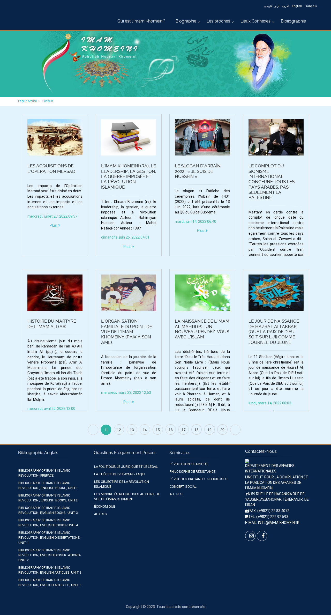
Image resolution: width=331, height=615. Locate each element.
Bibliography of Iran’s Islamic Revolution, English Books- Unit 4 (48, 522)
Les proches (218, 21)
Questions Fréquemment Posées (125, 452)
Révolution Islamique (189, 464)
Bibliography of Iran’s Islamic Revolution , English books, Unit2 (48, 497)
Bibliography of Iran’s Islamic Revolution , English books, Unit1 (48, 485)
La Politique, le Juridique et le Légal (126, 467)
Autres (100, 514)
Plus (53, 225)
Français (311, 6)
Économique (104, 506)
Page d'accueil (27, 101)
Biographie (186, 21)
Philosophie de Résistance (192, 471)
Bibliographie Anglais (38, 452)
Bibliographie (293, 21)
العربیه (285, 6)
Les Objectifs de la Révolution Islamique (121, 484)
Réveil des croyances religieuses (199, 479)
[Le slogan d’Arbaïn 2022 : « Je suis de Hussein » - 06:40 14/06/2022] (202, 137)
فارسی (268, 6)
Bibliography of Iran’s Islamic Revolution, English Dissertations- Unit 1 (49, 537)
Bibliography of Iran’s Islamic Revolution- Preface (44, 473)
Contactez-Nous (261, 451)
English (297, 6)
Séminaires (179, 452)
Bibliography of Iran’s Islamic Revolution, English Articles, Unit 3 (49, 570)
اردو (277, 6)
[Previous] (93, 430)
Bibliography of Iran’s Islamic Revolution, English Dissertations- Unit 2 (49, 555)
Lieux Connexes (255, 21)
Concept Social (183, 486)
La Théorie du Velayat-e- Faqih (119, 474)
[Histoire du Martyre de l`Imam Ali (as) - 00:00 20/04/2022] (54, 293)
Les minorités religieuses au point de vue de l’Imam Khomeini (127, 496)
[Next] (235, 430)
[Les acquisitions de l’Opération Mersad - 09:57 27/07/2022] (54, 137)
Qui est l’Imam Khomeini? (141, 21)
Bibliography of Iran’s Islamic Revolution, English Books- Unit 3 (48, 510)
